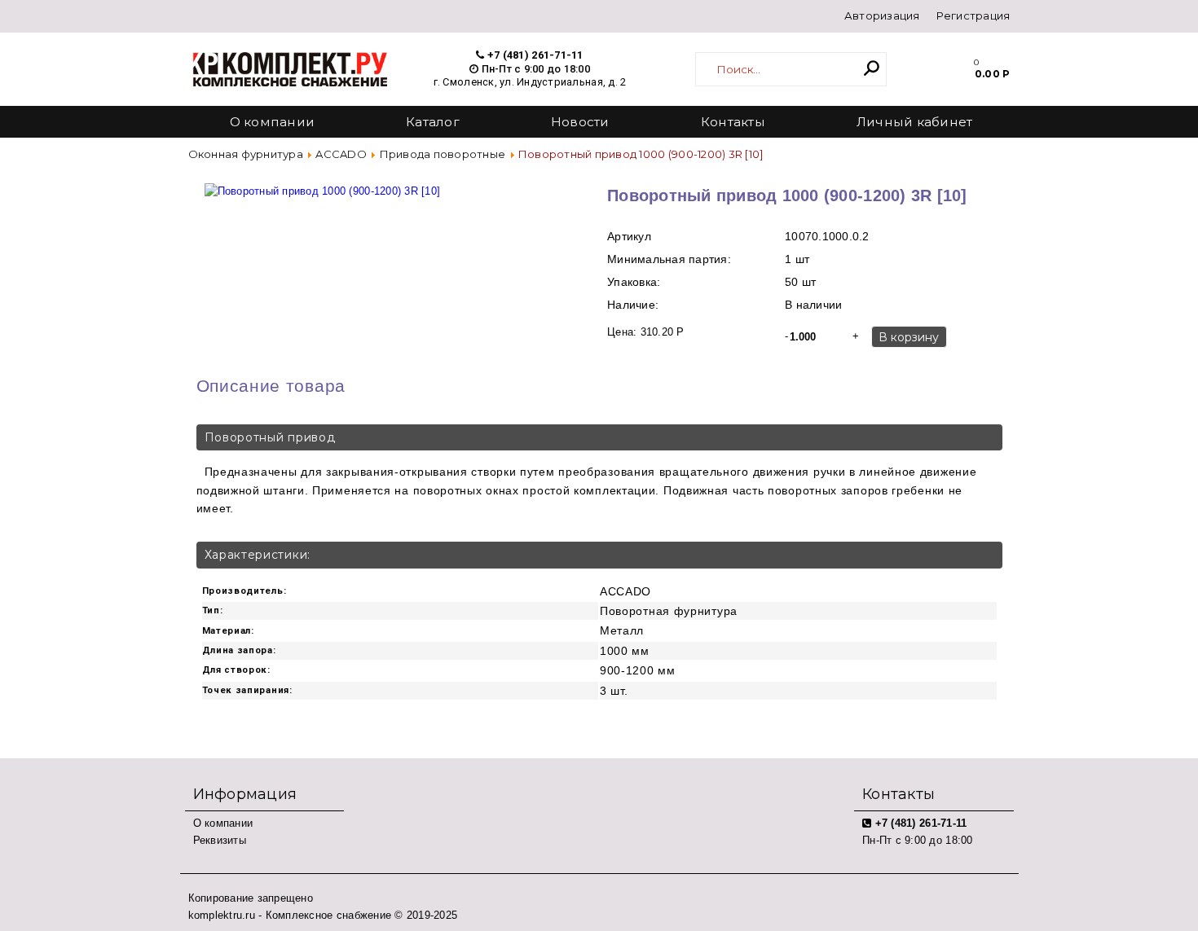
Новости (580, 122)
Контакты (733, 122)
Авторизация (882, 15)
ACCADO (341, 153)
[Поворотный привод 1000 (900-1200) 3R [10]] (322, 183)
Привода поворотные (443, 153)
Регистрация (973, 15)
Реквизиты (219, 840)
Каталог (433, 122)
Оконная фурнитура (245, 153)
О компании (272, 122)
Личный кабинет (915, 122)
